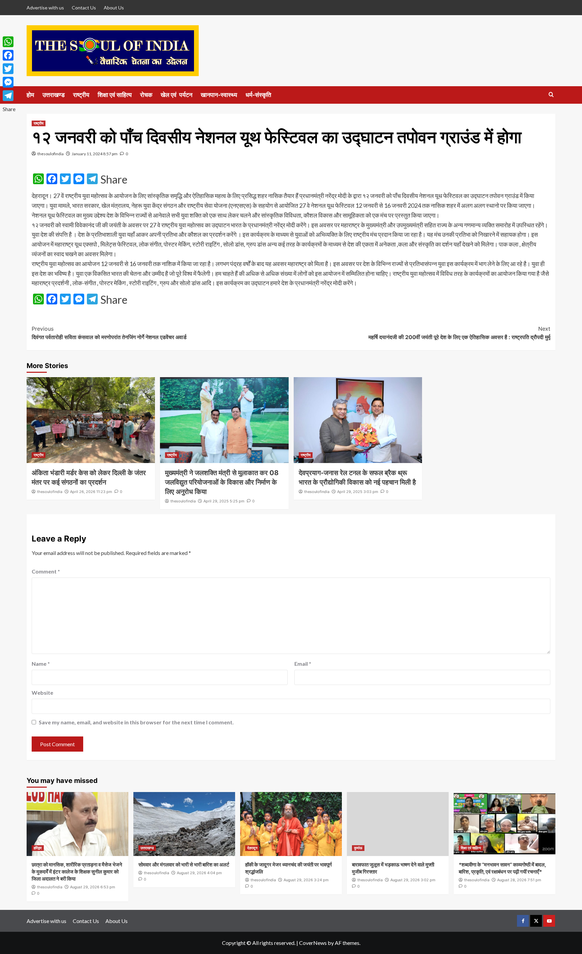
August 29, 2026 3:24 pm (306, 880)
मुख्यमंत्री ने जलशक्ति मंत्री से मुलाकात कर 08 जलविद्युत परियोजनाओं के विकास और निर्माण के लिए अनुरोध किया (222, 482)
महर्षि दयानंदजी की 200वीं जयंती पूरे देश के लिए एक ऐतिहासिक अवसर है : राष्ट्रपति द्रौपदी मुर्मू (459, 333)
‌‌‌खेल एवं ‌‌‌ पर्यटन (176, 94)
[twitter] (536, 921)
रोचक (146, 94)
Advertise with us (45, 7)
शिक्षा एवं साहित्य (115, 94)
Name (41, 663)
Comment (46, 571)
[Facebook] (9, 55)
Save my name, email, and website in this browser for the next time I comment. (136, 722)
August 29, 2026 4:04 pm (199, 872)
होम (30, 94)
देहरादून (252, 848)
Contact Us (84, 7)
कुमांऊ (358, 848)
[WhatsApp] (9, 41)
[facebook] (523, 921)
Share (113, 179)
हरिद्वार (38, 848)
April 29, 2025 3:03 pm (357, 491)
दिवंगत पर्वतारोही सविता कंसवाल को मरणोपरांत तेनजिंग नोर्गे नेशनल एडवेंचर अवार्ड (109, 333)
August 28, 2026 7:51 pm (519, 880)
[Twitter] (9, 68)
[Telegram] (9, 95)
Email (302, 663)
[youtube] (549, 921)
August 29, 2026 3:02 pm (412, 880)
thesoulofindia (50, 153)
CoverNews (313, 943)
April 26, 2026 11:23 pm (91, 491)
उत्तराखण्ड (53, 94)
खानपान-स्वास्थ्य (219, 94)
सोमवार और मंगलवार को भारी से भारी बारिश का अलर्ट (183, 864)
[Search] (551, 95)
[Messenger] (9, 82)
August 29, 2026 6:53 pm (92, 887)
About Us (114, 7)
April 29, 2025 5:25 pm (224, 501)
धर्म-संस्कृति (258, 94)
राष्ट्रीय (81, 94)
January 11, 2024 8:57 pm (95, 153)
